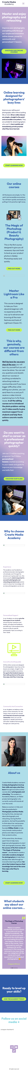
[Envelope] (16, 1047)
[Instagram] (12, 1047)
